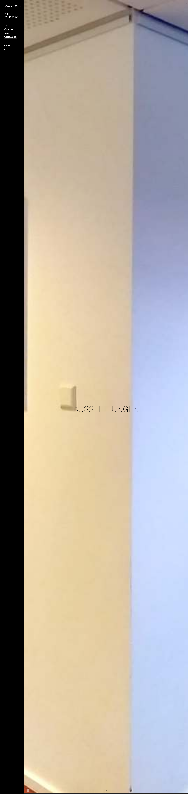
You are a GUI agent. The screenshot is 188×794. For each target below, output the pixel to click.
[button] (185, 2)
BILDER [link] (6, 33)
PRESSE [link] (7, 42)
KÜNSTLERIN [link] (8, 29)
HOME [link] (6, 25)
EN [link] (5, 50)
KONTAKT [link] (7, 46)
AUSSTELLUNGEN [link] (10, 37)
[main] (106, 397)
